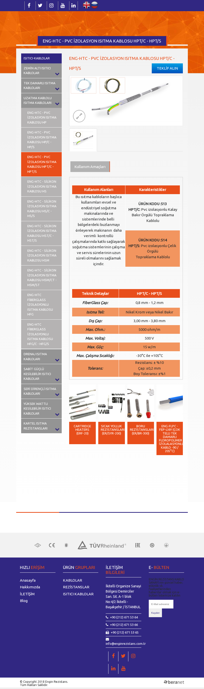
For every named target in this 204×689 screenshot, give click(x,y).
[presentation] (76, 484)
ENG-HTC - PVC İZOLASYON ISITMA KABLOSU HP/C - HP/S (41, 139)
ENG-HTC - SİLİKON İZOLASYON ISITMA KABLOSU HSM (41, 255)
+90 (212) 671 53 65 (125, 632)
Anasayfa (28, 580)
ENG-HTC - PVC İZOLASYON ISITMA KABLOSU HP (41, 117)
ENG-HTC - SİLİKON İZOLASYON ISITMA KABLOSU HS (41, 186)
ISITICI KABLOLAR (78, 594)
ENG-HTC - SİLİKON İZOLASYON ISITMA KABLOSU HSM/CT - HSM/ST (42, 277)
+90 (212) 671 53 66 (124, 624)
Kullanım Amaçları (89, 167)
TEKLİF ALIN (167, 68)
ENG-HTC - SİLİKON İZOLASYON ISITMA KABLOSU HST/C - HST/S (41, 233)
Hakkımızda (30, 587)
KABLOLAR (72, 580)
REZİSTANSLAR (76, 587)
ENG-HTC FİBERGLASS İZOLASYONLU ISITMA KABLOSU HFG (40, 304)
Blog (24, 601)
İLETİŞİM (27, 594)
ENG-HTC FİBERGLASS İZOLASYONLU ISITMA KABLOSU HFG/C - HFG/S (40, 334)
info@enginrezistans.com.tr (126, 643)
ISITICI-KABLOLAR (37, 58)
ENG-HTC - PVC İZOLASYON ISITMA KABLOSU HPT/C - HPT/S (41, 164)
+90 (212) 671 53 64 (124, 617)
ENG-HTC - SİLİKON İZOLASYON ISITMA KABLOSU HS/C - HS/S (41, 209)
